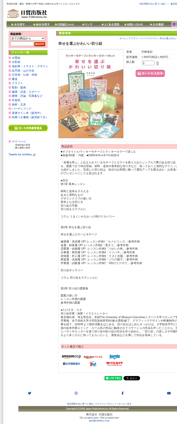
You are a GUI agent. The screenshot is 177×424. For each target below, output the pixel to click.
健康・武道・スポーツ (26, 91)
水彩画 (16, 62)
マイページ (19, 141)
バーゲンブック (22, 108)
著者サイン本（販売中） (27, 113)
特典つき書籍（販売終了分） (30, 117)
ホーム (123, 38)
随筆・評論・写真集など (27, 96)
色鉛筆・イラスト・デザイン (30, 66)
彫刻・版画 (19, 87)
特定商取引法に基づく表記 (153, 3)
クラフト (17, 83)
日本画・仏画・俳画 (24, 74)
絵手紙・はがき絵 (23, 70)
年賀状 (16, 100)
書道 (14, 79)
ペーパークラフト (148, 38)
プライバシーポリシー (106, 403)
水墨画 (16, 58)
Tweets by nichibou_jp (22, 154)
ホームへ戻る (125, 403)
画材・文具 (19, 104)
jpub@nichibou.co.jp (99, 420)
